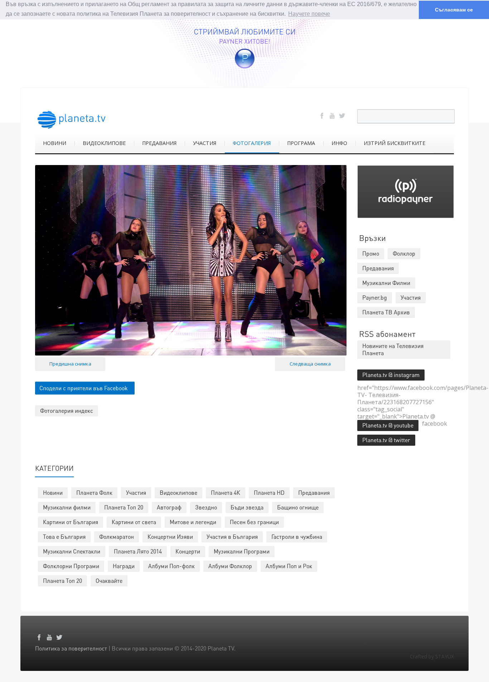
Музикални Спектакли (71, 551)
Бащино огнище (298, 507)
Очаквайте (109, 580)
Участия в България (232, 536)
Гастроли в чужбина (296, 536)
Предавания (314, 492)
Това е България (64, 536)
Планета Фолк (94, 492)
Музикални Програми (242, 551)
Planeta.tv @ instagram (391, 374)
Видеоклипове (178, 492)
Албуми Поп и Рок (289, 566)
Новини (53, 492)
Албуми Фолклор (230, 566)
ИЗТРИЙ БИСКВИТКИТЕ (394, 143)
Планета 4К (225, 492)
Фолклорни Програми (71, 566)
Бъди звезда (247, 507)
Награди (124, 566)
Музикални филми (67, 507)
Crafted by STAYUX (432, 656)
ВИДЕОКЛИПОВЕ (104, 143)
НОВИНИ (54, 143)
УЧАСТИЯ (204, 143)
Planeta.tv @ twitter (386, 440)
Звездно (206, 507)
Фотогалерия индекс (66, 410)
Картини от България (70, 522)
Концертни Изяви (170, 536)
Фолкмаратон (116, 536)
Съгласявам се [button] (454, 10)
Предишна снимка (70, 364)
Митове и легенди (193, 522)
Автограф (169, 507)
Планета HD (269, 492)
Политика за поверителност (71, 648)
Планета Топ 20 (123, 507)
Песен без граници (254, 522)
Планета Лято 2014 (138, 551)
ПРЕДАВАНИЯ (159, 143)
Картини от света (134, 522)
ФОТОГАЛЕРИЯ (252, 143)
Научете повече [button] (309, 14)
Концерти (187, 551)
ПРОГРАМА (301, 143)
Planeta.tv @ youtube (387, 425)
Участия (136, 492)
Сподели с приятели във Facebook (83, 388)
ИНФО (339, 143)
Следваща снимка (310, 364)
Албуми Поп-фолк (171, 566)
